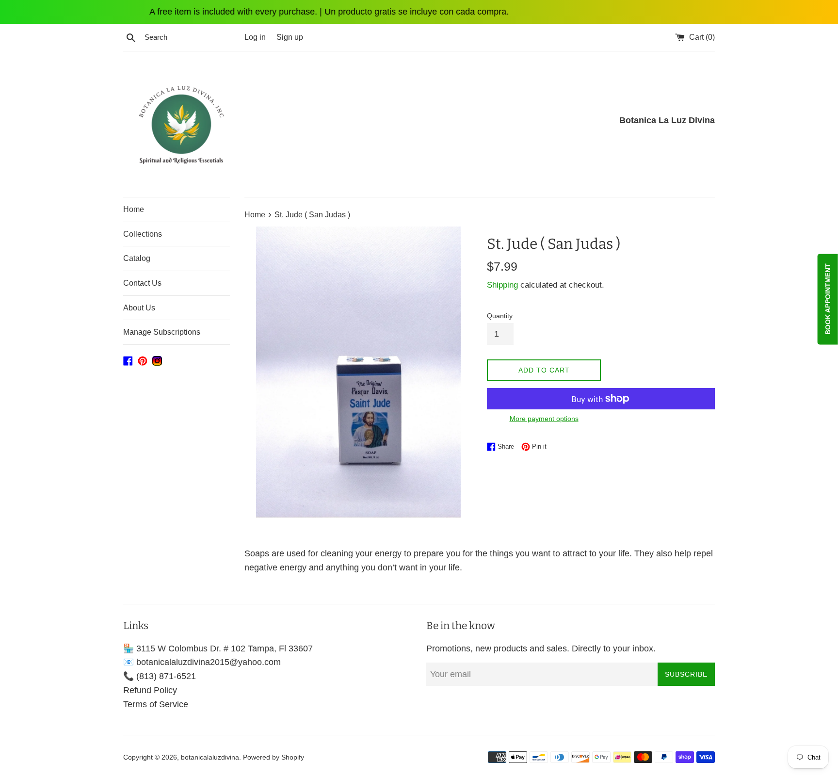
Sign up (289, 36)
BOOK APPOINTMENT (828, 299)
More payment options (544, 418)
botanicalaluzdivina (210, 757)
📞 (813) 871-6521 (159, 676)
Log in (255, 36)
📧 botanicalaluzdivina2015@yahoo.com (202, 662)
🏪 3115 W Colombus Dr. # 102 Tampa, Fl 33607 (218, 648)
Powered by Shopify (273, 757)
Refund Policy (150, 690)
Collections (142, 234)
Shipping (502, 285)
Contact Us (142, 283)
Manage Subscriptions (161, 332)
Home (133, 209)
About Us (139, 308)
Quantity (500, 316)
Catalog (136, 258)
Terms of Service (155, 704)
